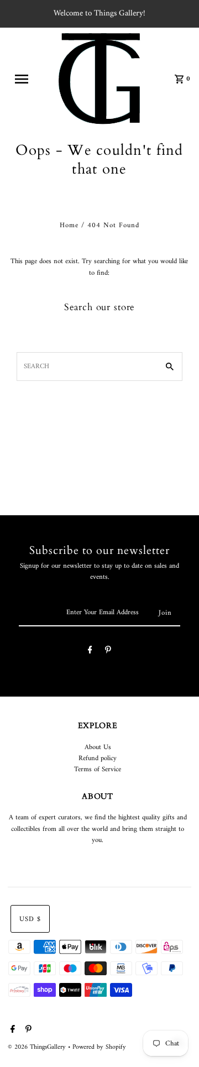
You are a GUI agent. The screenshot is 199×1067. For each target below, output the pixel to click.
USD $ (30, 919)
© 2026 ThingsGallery (38, 1047)
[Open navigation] (25, 79)
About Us (98, 747)
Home (69, 225)
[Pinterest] (108, 652)
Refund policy (97, 758)
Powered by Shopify (99, 1047)
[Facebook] (90, 652)
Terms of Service (97, 769)
